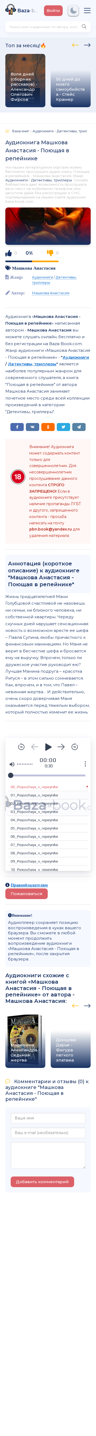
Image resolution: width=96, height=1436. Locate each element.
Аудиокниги (16, 180)
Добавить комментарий (42, 1181)
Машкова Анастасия (33, 268)
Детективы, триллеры (51, 180)
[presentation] (75, 44)
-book (28, 11)
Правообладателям (29, 885)
